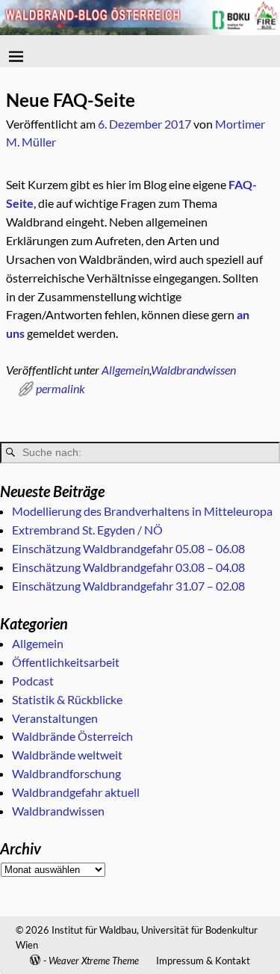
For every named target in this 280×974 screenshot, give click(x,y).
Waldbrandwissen (193, 370)
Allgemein (125, 370)
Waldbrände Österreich (72, 736)
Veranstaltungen (55, 718)
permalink (60, 388)
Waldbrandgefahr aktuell (76, 792)
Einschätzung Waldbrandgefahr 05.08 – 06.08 (128, 548)
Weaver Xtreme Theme (94, 961)
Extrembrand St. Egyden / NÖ (87, 530)
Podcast (33, 681)
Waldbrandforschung (66, 773)
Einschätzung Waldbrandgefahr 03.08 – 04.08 (128, 567)
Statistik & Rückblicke (67, 699)
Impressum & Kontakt (203, 961)
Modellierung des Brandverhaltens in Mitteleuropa (142, 511)
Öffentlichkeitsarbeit (65, 662)
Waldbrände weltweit (67, 755)
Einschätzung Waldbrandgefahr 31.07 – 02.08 (128, 586)
